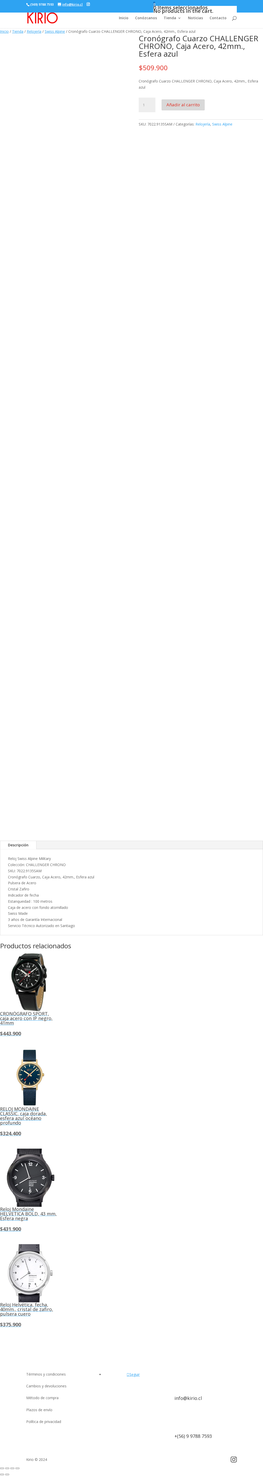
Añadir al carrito (183, 105)
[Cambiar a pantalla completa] (7, 1468)
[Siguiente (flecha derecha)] (7, 1474)
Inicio (123, 18)
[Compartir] (12, 1468)
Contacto (218, 18)
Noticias (195, 18)
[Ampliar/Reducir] (2, 1468)
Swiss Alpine (55, 31)
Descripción (18, 845)
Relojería (34, 31)
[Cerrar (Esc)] (17, 1468)
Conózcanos (146, 18)
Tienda (170, 18)
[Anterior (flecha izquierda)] (2, 1474)
